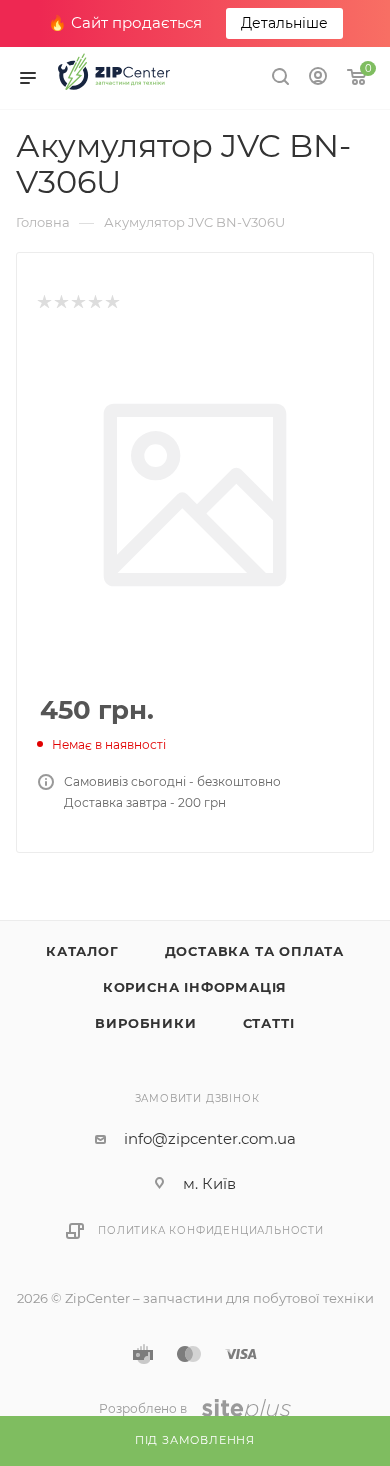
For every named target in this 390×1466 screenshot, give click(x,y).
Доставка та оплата (254, 951)
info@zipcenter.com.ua (210, 1138)
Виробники (145, 1023)
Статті (269, 1023)
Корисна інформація (195, 987)
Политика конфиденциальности (211, 1230)
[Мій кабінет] (318, 78)
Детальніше (284, 23)
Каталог (82, 951)
